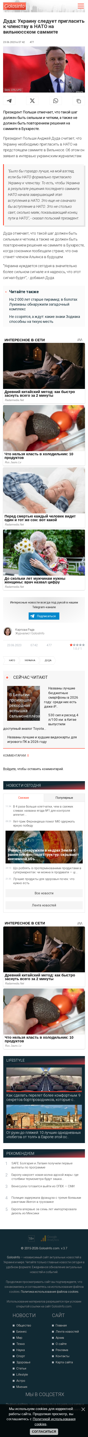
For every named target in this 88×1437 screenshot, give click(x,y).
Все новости (44, 893)
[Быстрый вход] (72, 6)
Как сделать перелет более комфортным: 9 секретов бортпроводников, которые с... (43, 1097)
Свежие (23, 798)
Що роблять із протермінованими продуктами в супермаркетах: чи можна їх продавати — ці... (47, 870)
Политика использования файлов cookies (49, 1291)
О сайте (61, 1343)
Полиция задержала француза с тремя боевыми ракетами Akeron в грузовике (46, 1200)
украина (30, 660)
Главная (61, 1325)
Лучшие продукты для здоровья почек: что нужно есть (43, 881)
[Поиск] (64, 6)
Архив (60, 1337)
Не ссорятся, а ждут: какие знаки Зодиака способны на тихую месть (44, 318)
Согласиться (44, 1431)
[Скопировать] (79, 101)
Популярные (64, 798)
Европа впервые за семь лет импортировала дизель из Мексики (44, 1211)
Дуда (48, 660)
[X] (32, 101)
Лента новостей (44, 905)
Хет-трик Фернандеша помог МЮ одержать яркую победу (44, 823)
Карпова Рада (24, 629)
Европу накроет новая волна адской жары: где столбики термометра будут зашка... (45, 1177)
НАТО (12, 660)
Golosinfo (15, 6)
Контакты (62, 1356)
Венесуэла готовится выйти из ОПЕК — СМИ (42, 1186)
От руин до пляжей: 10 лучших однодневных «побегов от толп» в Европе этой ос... (43, 1134)
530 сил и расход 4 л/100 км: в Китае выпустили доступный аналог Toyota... (40, 722)
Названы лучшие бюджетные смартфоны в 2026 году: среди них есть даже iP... (61, 697)
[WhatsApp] (56, 101)
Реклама (62, 1350)
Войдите (9, 769)
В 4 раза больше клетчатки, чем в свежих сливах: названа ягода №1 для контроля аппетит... (43, 811)
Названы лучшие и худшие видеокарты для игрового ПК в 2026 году (42, 739)
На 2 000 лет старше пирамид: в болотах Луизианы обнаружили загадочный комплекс (43, 304)
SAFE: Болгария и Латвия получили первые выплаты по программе (42, 1165)
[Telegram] (9, 101)
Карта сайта (64, 1362)
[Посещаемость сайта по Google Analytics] (50, 1238)
